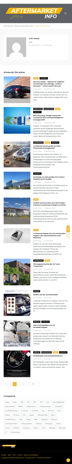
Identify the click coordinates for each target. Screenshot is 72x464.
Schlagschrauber (26, 423)
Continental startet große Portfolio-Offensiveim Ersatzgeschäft (47, 147)
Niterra (53, 415)
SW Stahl (16, 428)
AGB (9, 455)
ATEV (34, 402)
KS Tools (16, 415)
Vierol (44, 428)
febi (43, 411)
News (36, 78)
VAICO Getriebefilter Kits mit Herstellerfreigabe (44, 326)
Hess (59, 411)
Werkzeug (62, 428)
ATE (28, 402)
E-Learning (24, 411)
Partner (20, 455)
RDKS (36, 419)
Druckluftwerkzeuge (11, 411)
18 (33, 384)
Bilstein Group (31, 406)
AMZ (22, 402)
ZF (6, 432)
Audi (47, 402)
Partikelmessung (10, 419)
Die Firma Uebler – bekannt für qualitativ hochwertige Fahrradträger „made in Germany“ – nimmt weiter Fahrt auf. (48, 84)
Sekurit (58, 423)
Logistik (31, 415)
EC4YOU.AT (47, 457)
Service (7, 428)
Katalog (36, 321)
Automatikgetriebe (58, 402)
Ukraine (35, 428)
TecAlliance (26, 428)
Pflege (28, 419)
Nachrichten (49, 109)
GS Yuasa (51, 411)
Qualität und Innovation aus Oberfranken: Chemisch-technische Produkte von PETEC (49, 204)
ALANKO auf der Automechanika (45, 295)
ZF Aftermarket (15, 432)
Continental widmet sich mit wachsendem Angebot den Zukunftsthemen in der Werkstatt (49, 236)
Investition (38, 109)
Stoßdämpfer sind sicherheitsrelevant (48, 356)
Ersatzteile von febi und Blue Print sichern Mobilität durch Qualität (49, 178)
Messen (36, 291)
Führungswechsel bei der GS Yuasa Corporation (46, 265)
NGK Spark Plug (42, 415)
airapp (7, 402)
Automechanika (10, 406)
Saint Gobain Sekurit (11, 423)
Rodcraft (54, 419)
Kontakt (3, 455)
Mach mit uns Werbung (31, 455)
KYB (24, 415)
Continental (58, 406)
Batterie (20, 406)
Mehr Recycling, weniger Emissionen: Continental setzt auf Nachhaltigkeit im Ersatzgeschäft (48, 118)
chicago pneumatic (45, 406)
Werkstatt (52, 428)
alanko (15, 402)
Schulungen (48, 423)
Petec (21, 419)
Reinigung (44, 419)
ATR (41, 402)
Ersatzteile (35, 411)
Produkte (44, 78)
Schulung (38, 423)
